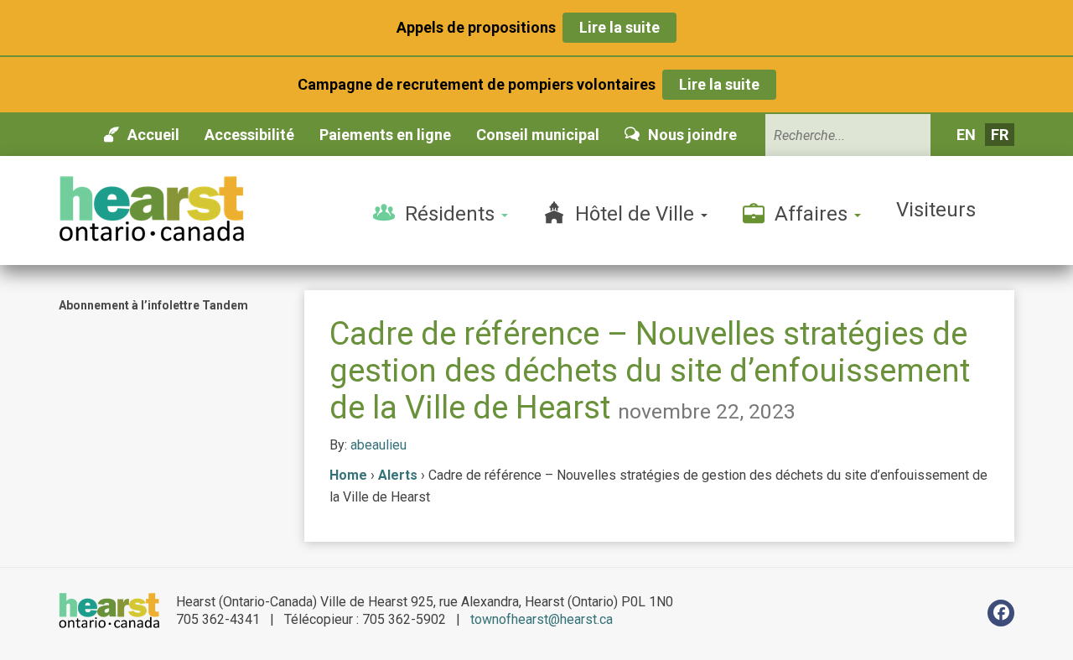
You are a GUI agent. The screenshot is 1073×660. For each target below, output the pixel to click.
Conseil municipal (537, 134)
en (966, 134)
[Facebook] (1000, 613)
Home (348, 475)
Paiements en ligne (385, 134)
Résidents (452, 214)
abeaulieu (378, 445)
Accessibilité (249, 134)
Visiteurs (936, 209)
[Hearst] (151, 209)
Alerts (397, 475)
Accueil (153, 134)
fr (999, 134)
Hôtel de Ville (637, 214)
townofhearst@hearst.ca (541, 619)
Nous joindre (692, 134)
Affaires (814, 214)
